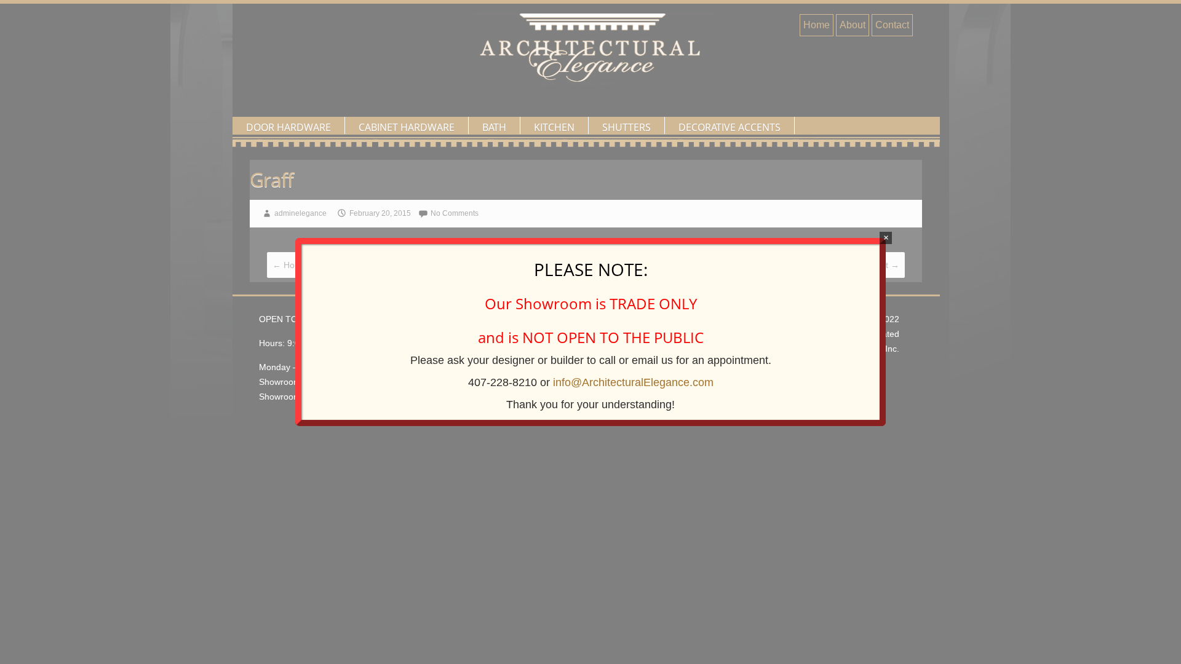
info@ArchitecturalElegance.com (633, 382)
